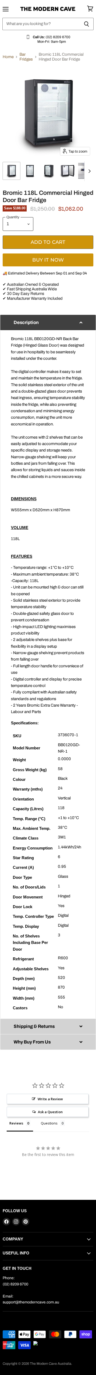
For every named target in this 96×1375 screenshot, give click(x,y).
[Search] (86, 24)
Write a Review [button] (50, 1099)
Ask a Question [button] (50, 1111)
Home (8, 57)
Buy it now (48, 260)
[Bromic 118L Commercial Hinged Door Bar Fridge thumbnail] (11, 170)
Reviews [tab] (16, 1123)
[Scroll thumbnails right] (88, 171)
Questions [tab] (49, 1123)
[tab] (48, 322)
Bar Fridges (26, 56)
